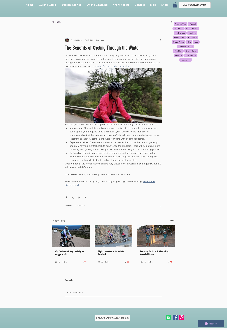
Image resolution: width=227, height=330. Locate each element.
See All (172, 220)
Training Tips (180, 24)
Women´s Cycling (186, 46)
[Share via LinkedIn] (79, 197)
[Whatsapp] (168, 317)
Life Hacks (178, 28)
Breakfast (178, 51)
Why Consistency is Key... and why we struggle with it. (69, 253)
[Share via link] (85, 197)
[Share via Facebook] (66, 197)
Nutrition (192, 33)
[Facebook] (175, 317)
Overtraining (179, 37)
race (196, 42)
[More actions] (160, 40)
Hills (189, 42)
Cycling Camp (191, 51)
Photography (190, 55)
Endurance (192, 37)
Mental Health (191, 28)
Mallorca (178, 55)
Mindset (192, 24)
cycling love (180, 33)
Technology (185, 60)
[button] (174, 5)
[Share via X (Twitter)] (72, 197)
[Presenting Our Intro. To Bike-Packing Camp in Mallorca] (156, 236)
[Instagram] (181, 317)
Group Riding (178, 42)
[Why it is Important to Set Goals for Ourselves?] (114, 236)
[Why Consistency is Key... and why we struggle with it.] (71, 236)
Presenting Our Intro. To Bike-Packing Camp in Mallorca (154, 253)
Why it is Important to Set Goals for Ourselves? (111, 253)
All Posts (56, 22)
